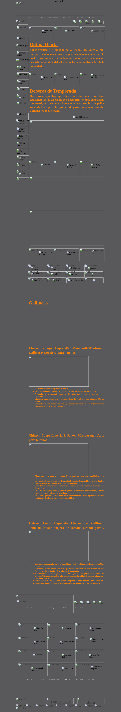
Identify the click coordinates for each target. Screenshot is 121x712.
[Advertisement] (60, 692)
